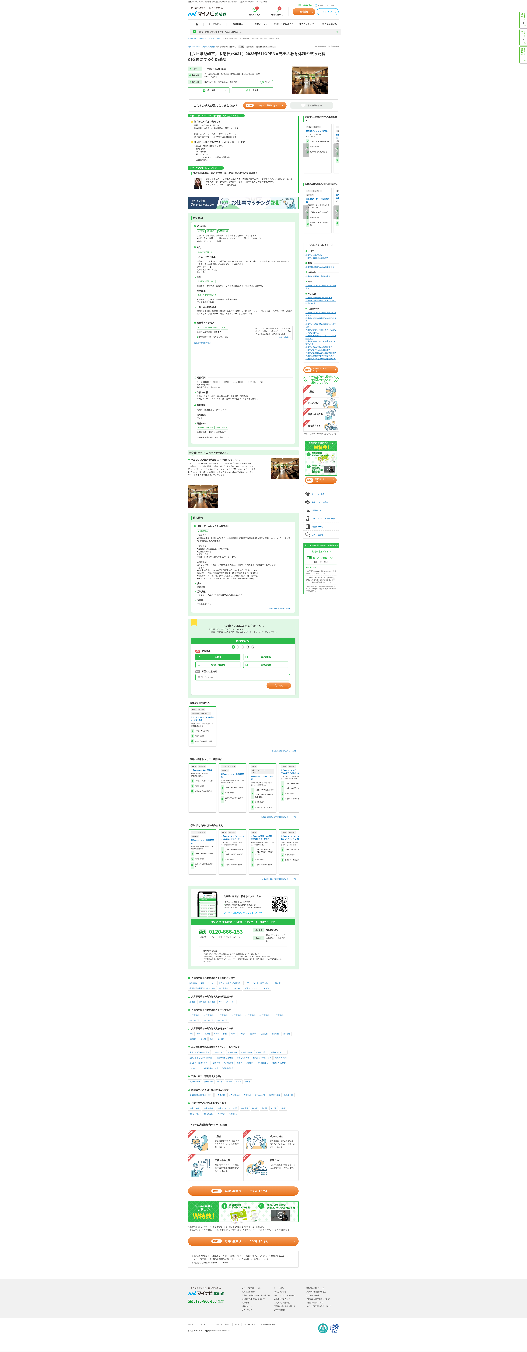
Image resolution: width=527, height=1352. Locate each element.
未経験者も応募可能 (205, 427)
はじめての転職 (312, 1295)
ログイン (327, 11)
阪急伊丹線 (288, 1095)
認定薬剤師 (266, 657)
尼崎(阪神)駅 (209, 1108)
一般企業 (277, 983)
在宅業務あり (263, 1063)
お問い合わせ (247, 1306)
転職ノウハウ (261, 24)
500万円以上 (251, 1015)
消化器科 (286, 1034)
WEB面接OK (223, 231)
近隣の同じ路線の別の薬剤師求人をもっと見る (279, 879)
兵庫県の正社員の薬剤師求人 (317, 276)
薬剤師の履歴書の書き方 (316, 1292)
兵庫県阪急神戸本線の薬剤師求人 (319, 267)
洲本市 (247, 1082)
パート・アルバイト (227, 1002)
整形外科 (253, 1034)
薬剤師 (218, 657)
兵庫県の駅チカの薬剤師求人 (317, 350)
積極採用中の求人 (211, 1068)
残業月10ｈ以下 (281, 1058)
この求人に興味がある (262, 105)
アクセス (267, 82)
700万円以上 (209, 1020)
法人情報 (254, 90)
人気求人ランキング (282, 1299)
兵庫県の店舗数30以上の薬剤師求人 (321, 353)
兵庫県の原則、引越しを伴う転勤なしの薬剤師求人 (320, 331)
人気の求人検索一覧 (282, 1303)
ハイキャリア (195, 1068)
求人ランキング (306, 24)
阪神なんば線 (260, 1095)
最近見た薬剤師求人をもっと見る (284, 751)
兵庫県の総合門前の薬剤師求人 (318, 347)
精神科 (233, 1034)
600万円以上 (279, 1015)
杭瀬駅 (255, 1108)
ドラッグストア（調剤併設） (230, 983)
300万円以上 (195, 1015)
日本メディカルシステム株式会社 (201, 47)
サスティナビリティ (222, 1324)
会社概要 (191, 1324)
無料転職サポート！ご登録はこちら (241, 1190)
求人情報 (211, 90)
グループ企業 (249, 1324)
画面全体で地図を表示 (202, 343)
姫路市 (219, 1082)
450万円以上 (237, 1015)
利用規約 (245, 1303)
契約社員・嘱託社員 (207, 1002)
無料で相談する (285, 337)
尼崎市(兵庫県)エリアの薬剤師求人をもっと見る (279, 817)
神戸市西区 (208, 1082)
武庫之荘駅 (233, 1114)
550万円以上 (265, 1015)
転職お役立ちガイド (283, 24)
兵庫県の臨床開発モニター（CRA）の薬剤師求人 (320, 301)
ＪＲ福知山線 (234, 1095)
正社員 (192, 1002)
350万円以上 (209, 1015)
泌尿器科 (221, 1039)
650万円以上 (195, 1020)
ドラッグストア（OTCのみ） (257, 983)
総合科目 (275, 1034)
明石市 (229, 1082)
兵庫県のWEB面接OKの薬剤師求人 (320, 359)
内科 (191, 1034)
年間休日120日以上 (278, 1052)
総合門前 (201, 231)
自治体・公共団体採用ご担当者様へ (256, 1295)
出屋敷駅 (221, 1114)
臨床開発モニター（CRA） (230, 988)
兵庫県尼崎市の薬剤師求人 (317, 258)
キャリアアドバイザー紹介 (284, 1295)
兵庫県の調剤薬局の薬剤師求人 (318, 298)
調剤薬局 (193, 983)
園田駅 (264, 1108)
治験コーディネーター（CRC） (257, 988)
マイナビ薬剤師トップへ (251, 1288)
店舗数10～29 (246, 1052)
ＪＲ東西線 (220, 1095)
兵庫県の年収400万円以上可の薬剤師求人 (320, 314)
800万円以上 (223, 1020)
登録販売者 (266, 664)
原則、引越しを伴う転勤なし (208, 328)
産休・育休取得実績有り (207, 295)
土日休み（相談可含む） (199, 1063)
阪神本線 (247, 1095)
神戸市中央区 (195, 1082)
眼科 (225, 1034)
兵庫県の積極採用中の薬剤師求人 (319, 356)
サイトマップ (247, 1310)
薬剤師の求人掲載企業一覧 (284, 1306)
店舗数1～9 (232, 1052)
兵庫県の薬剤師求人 (314, 255)
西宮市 (238, 1082)
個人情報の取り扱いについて (253, 1299)
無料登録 (303, 11)
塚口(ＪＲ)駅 (195, 1114)
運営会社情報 (279, 1310)
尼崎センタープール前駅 (227, 1108)
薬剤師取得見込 (218, 664)
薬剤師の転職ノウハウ (315, 1288)
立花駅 (273, 1108)
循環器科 (193, 1039)
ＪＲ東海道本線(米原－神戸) (201, 1095)
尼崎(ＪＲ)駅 (195, 1108)
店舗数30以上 (203, 531)
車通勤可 (250, 1063)
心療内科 (264, 1034)
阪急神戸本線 (274, 1095)
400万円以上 (223, 1015)
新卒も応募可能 (221, 427)
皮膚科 (207, 1034)
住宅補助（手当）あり (206, 281)
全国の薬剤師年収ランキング (318, 1299)
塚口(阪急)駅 (209, 1114)
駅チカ (224, 328)
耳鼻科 (216, 1034)
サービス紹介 (215, 24)
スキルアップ (218, 1052)
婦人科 (203, 1039)
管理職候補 (228, 1063)
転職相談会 (238, 24)
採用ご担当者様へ (305, 5)
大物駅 (283, 1108)
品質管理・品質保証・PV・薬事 (202, 988)
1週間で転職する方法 (314, 1303)
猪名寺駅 (244, 1108)
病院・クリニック (208, 983)
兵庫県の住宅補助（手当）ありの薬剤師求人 (320, 337)
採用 (237, 1324)
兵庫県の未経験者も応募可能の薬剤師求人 (320, 325)
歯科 (212, 1039)
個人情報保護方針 (268, 1324)
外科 (199, 1034)
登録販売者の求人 (279, 1063)
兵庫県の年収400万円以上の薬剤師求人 (320, 287)
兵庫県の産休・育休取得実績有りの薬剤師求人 (320, 342)
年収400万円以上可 (205, 252)
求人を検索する (329, 24)
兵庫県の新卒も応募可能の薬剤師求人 (320, 319)
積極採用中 (211, 231)
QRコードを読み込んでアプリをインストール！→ (245, 913)
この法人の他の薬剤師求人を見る (278, 609)
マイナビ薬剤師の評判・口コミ (318, 1306)
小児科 (243, 1034)
